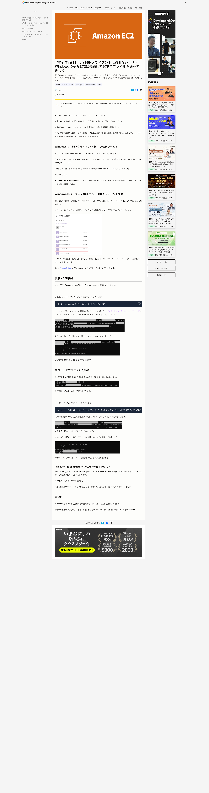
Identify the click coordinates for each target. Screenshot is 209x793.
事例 (135, 8)
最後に (24, 39)
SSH (100, 85)
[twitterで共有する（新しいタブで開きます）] (141, 90)
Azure (107, 8)
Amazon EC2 (91, 85)
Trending (70, 8)
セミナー (114, 8)
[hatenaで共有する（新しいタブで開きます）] (132, 90)
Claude (82, 8)
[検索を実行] (162, 3)
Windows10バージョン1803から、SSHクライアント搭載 (35, 24)
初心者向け (80, 85)
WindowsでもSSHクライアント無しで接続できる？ (35, 19)
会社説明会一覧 (161, 268)
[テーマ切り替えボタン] (186, 2)
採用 (140, 8)
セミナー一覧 (161, 262)
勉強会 (130, 8)
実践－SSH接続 (27, 28)
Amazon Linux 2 (68, 85)
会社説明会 (122, 8)
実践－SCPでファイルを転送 (32, 31)
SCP (58, 85)
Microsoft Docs (66, 268)
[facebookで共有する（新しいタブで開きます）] (136, 90)
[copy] (139, 303)
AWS (76, 8)
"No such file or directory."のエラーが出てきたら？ (36, 35)
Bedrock (89, 8)
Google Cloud (98, 8)
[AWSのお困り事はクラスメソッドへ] (98, 542)
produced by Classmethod (46, 3)
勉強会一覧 (161, 275)
